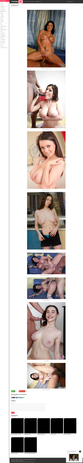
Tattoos (1, 4)
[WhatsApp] (22, 397)
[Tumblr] (19, 397)
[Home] (17, 1)
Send (13, 412)
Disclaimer (21, 459)
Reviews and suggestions (27, 459)
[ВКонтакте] (11, 397)
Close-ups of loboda (14, 453)
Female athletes (3, 36)
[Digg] (14, 397)
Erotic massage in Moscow (3, 11)
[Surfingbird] (18, 397)
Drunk (1, 18)
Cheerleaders (2, 34)
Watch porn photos (3, 47)
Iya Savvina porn (53, 434)
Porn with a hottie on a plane (16, 434)
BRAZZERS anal (37, 1)
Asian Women (2, 9)
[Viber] (21, 397)
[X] (13, 397)
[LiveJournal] (17, 397)
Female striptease (3, 26)
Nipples (1, 13)
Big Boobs (26, 1)
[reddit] (15, 397)
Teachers (1, 21)
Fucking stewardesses (41, 434)
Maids (1, 31)
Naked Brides (2, 6)
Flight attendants (3, 29)
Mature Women (31, 1)
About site (13, 459)
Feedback (16, 459)
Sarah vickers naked (67, 434)
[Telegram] (23, 397)
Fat (1, 23)
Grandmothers (2, 39)
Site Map (34, 459)
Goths (1, 44)
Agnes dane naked (27, 434)
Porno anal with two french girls (29, 453)
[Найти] (68, 2)
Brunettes (2, 16)
